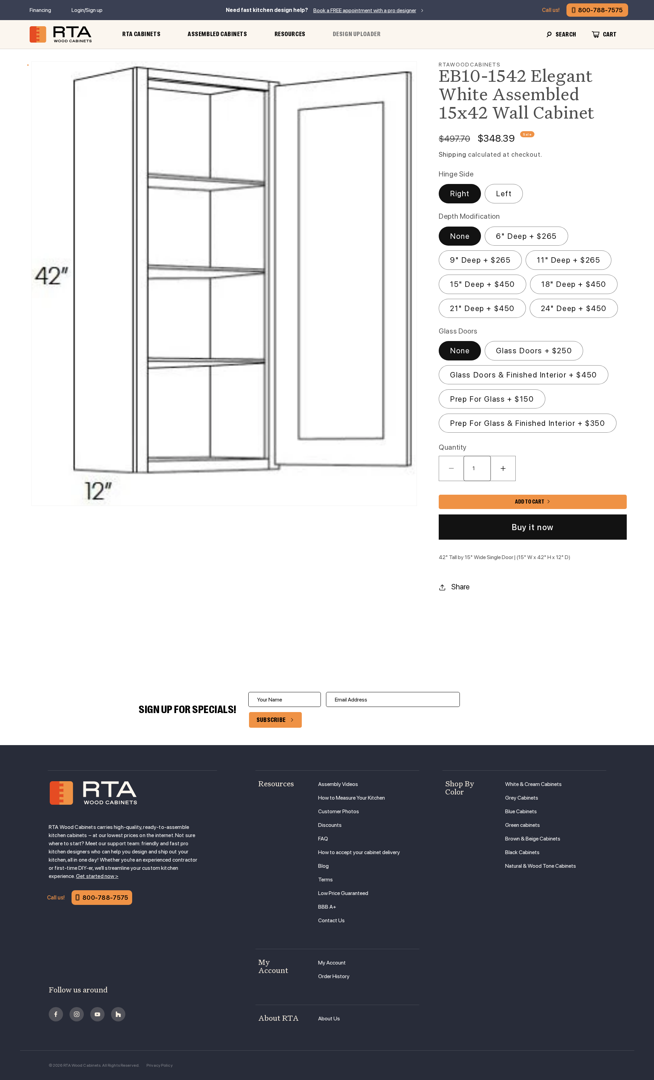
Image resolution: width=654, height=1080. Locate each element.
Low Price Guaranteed (343, 893)
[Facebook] (56, 1014)
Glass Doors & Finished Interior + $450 (523, 374)
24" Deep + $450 (574, 308)
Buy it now (533, 527)
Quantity (453, 447)
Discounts (330, 825)
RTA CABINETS (141, 34)
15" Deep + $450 (482, 284)
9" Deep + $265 (480, 260)
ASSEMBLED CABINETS (217, 34)
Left (504, 193)
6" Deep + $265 (526, 236)
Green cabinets (522, 825)
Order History (333, 976)
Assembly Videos (338, 784)
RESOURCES (290, 34)
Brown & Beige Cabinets (532, 838)
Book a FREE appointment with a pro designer (364, 10)
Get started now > (97, 876)
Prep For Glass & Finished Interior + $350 (527, 423)
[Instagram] (76, 1014)
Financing (40, 10)
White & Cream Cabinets (533, 784)
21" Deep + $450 (482, 308)
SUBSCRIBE (271, 719)
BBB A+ (327, 907)
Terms (325, 879)
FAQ (323, 838)
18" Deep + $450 (573, 284)
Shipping (452, 154)
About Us (329, 1018)
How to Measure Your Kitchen (351, 797)
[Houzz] (118, 1014)
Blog (323, 866)
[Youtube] (97, 1014)
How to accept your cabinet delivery (359, 852)
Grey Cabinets (521, 797)
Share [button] (460, 586)
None (460, 236)
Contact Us (331, 920)
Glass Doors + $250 (534, 350)
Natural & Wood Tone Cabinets (540, 866)
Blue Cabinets (521, 811)
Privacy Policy (159, 1065)
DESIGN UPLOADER (357, 34)
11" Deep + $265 (568, 260)
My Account (332, 962)
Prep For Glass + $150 (492, 399)
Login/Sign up (87, 10)
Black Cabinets (522, 852)
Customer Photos (338, 811)
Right (460, 193)
